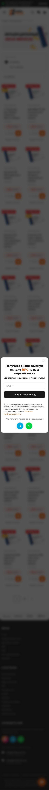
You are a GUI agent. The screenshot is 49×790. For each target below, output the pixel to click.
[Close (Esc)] (45, 360)
